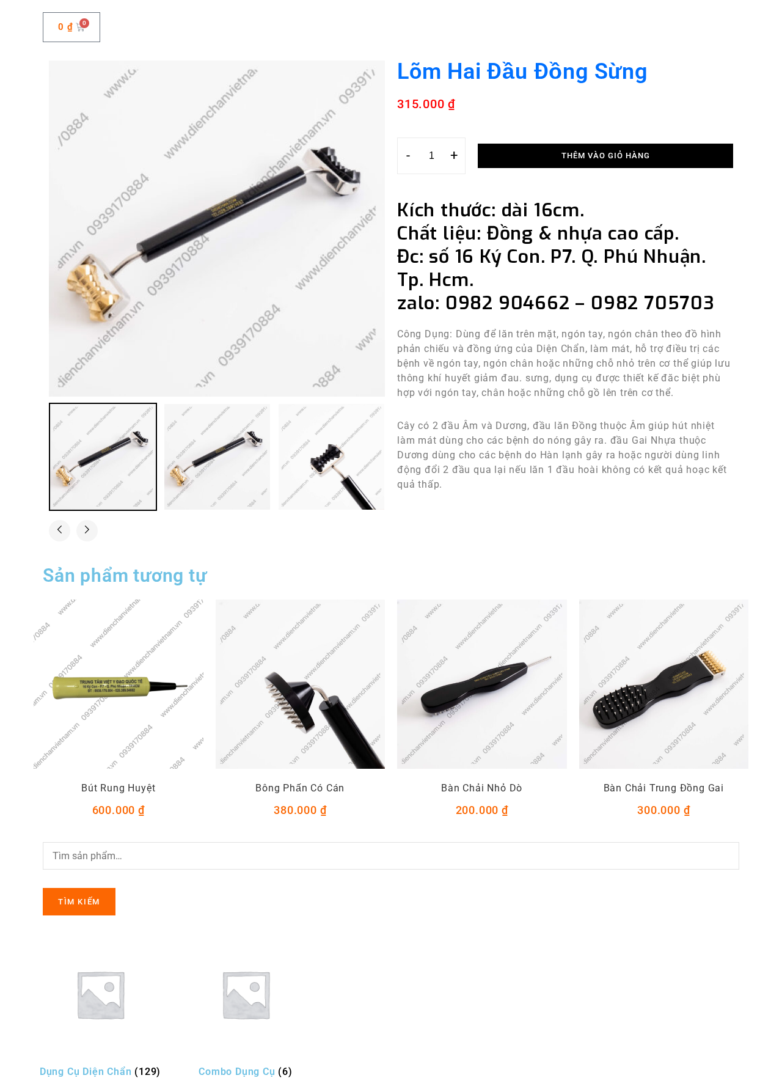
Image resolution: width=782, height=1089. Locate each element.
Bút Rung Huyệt (118, 788)
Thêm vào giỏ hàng (605, 155)
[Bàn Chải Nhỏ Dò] (482, 684)
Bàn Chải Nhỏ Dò (481, 788)
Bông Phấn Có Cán (300, 788)
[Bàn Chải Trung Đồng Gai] (664, 684)
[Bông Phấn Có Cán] (301, 684)
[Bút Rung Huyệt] (118, 684)
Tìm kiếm (79, 901)
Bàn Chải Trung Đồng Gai (664, 788)
